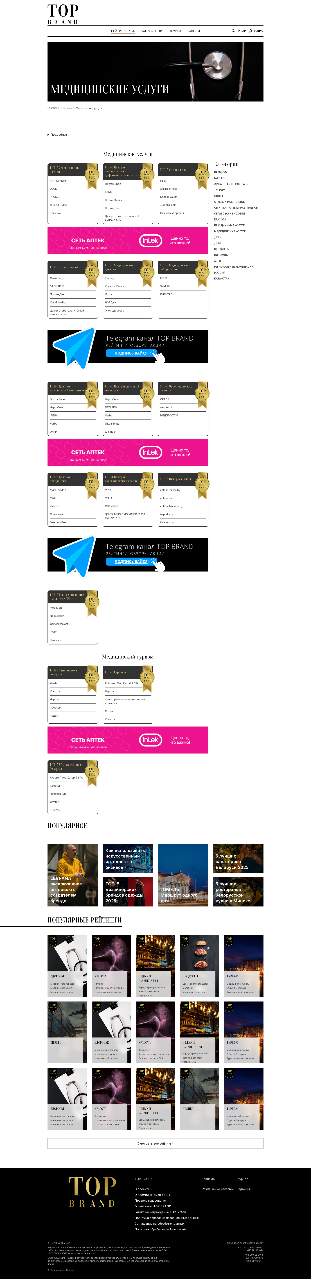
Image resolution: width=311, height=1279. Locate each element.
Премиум (220, 172)
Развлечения (146, 995)
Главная (53, 107)
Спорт (218, 196)
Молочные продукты (193, 992)
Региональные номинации (233, 266)
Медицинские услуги (230, 231)
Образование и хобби (229, 213)
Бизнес (219, 178)
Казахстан (221, 278)
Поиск (241, 31)
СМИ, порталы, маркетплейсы (236, 207)
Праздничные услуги (229, 225)
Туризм (219, 190)
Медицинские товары (62, 983)
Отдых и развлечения (229, 201)
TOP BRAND (143, 1179)
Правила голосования (150, 1200)
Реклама (208, 1179)
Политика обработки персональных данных (167, 1218)
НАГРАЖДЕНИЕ (152, 31)
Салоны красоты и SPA (151, 1058)
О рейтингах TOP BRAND (153, 1206)
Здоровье (57, 976)
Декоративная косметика (108, 992)
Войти (258, 31)
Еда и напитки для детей (195, 983)
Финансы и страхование (232, 184)
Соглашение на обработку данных (159, 1223)
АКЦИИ (194, 31)
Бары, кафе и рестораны (152, 987)
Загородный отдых (149, 991)
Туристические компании (240, 992)
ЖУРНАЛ (176, 31)
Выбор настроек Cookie (61, 1270)
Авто (217, 261)
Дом (217, 243)
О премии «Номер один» (153, 1195)
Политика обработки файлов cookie (160, 1229)
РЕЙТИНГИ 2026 (123, 31)
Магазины (187, 988)
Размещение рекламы (217, 1189)
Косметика (144, 1050)
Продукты (221, 249)
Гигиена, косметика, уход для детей (108, 988)
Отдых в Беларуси (237, 988)
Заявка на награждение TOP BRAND (161, 1212)
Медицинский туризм (61, 992)
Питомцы (221, 255)
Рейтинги (66, 108)
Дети (218, 237)
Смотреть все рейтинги (155, 1143)
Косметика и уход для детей (154, 1054)
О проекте (142, 1189)
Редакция (243, 1189)
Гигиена (98, 983)
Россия (219, 272)
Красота (220, 219)
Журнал (242, 1179)
